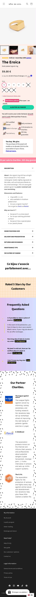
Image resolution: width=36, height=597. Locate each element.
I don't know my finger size (11, 96)
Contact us (7, 556)
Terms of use (8, 577)
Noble (26, 206)
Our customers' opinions (11, 552)
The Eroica (11, 62)
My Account (7, 518)
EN (32, 595)
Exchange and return (10, 531)
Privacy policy (8, 573)
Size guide (7, 548)
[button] (4, 4)
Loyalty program (9, 522)
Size (3, 81)
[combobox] (30, 595)
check (19, 206)
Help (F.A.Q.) (7, 543)
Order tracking (8, 527)
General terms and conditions (13, 569)
